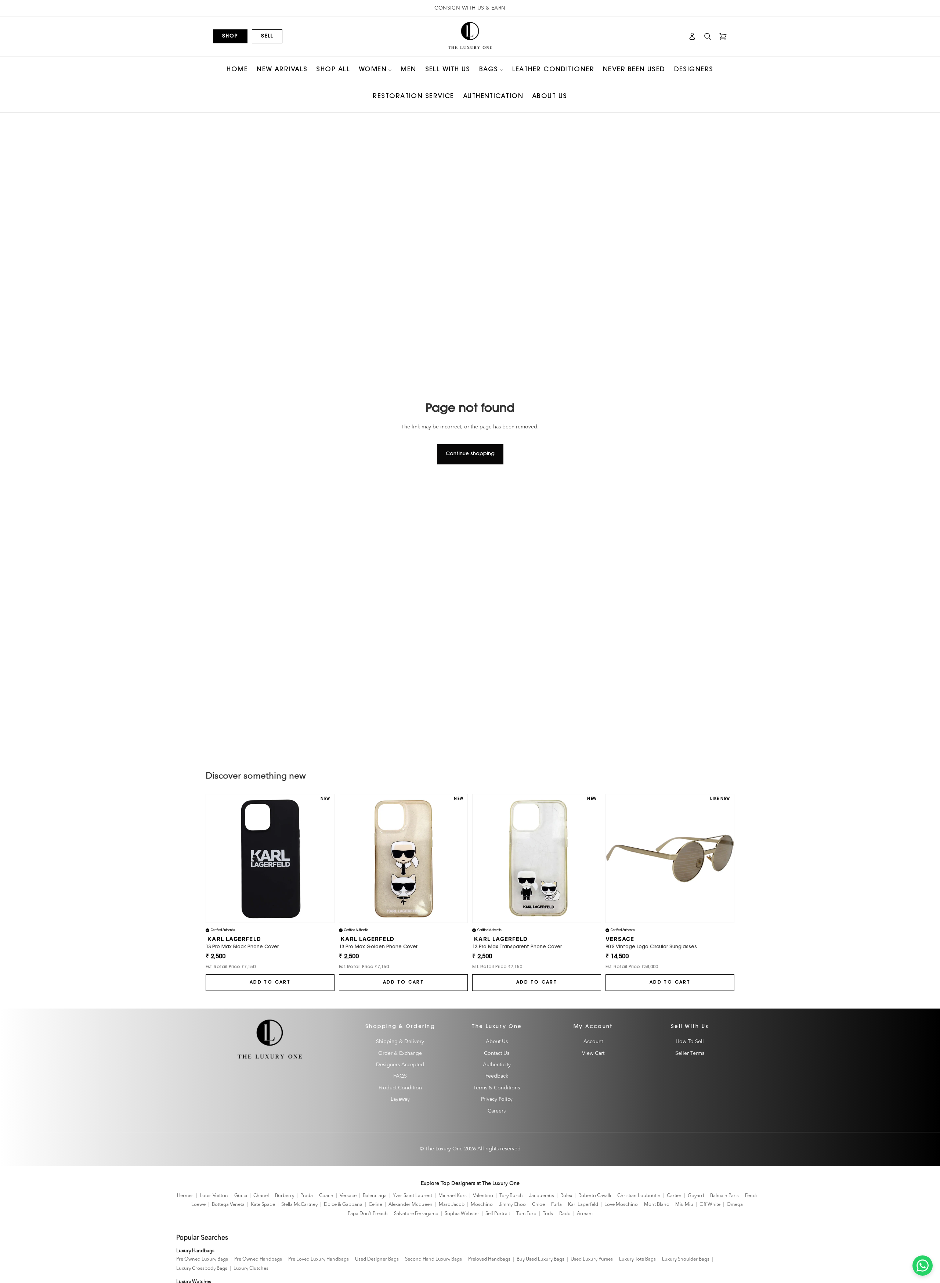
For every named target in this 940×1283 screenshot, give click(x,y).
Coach (326, 1195)
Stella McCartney (299, 1204)
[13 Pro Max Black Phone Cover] (270, 858)
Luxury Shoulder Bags (685, 1259)
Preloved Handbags (489, 1259)
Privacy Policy (497, 1099)
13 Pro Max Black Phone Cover (242, 947)
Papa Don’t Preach (368, 1213)
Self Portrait (497, 1213)
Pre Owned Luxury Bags (202, 1259)
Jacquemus (541, 1195)
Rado (565, 1213)
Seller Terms (689, 1053)
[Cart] (723, 36)
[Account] (692, 36)
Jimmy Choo (512, 1204)
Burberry (284, 1195)
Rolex (566, 1195)
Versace (348, 1195)
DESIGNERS (693, 70)
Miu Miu (684, 1204)
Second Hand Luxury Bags (433, 1259)
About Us (497, 1041)
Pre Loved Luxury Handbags (318, 1259)
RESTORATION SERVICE (413, 96)
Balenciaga (375, 1195)
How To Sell (690, 1041)
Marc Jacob (451, 1204)
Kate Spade (263, 1204)
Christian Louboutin (639, 1195)
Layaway (400, 1099)
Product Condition (400, 1087)
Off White (709, 1204)
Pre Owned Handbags (258, 1259)
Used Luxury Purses (592, 1259)
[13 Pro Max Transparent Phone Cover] (537, 858)
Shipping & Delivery (400, 1041)
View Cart (593, 1053)
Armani (585, 1213)
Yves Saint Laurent (412, 1195)
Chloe (538, 1204)
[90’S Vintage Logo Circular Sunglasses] (670, 858)
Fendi (751, 1195)
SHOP (230, 36)
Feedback (496, 1076)
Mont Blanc (656, 1204)
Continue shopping (470, 454)
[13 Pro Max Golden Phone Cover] (403, 858)
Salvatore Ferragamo (416, 1213)
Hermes (185, 1195)
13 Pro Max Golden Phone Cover (378, 947)
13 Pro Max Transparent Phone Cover (517, 947)
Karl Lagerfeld (583, 1204)
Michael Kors (452, 1195)
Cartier (674, 1195)
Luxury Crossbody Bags (201, 1268)
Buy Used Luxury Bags (540, 1259)
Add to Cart (270, 982)
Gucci (240, 1195)
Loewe (198, 1204)
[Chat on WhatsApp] (922, 1265)
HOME (237, 70)
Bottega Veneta (228, 1204)
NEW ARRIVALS (282, 70)
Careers (497, 1110)
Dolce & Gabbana (343, 1204)
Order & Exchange (400, 1053)
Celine (375, 1204)
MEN (408, 70)
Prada (306, 1195)
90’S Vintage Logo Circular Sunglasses (651, 947)
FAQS (400, 1076)
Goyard (696, 1195)
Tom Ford (526, 1213)
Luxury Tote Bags (637, 1259)
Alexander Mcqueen (410, 1204)
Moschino (482, 1204)
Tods (548, 1213)
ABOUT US (549, 96)
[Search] (708, 36)
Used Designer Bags (377, 1259)
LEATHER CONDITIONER (553, 70)
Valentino (483, 1195)
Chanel (261, 1195)
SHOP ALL (333, 70)
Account (593, 1041)
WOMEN (373, 70)
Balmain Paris (724, 1195)
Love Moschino (621, 1204)
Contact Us (496, 1053)
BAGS (488, 70)
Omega (735, 1204)
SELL (267, 36)
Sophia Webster (462, 1213)
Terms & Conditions (496, 1087)
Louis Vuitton (214, 1195)
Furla (556, 1204)
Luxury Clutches (251, 1268)
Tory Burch (511, 1195)
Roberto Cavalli (594, 1195)
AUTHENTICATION (493, 96)
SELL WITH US (447, 70)
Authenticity (497, 1064)
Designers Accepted (400, 1064)
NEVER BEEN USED (634, 70)
